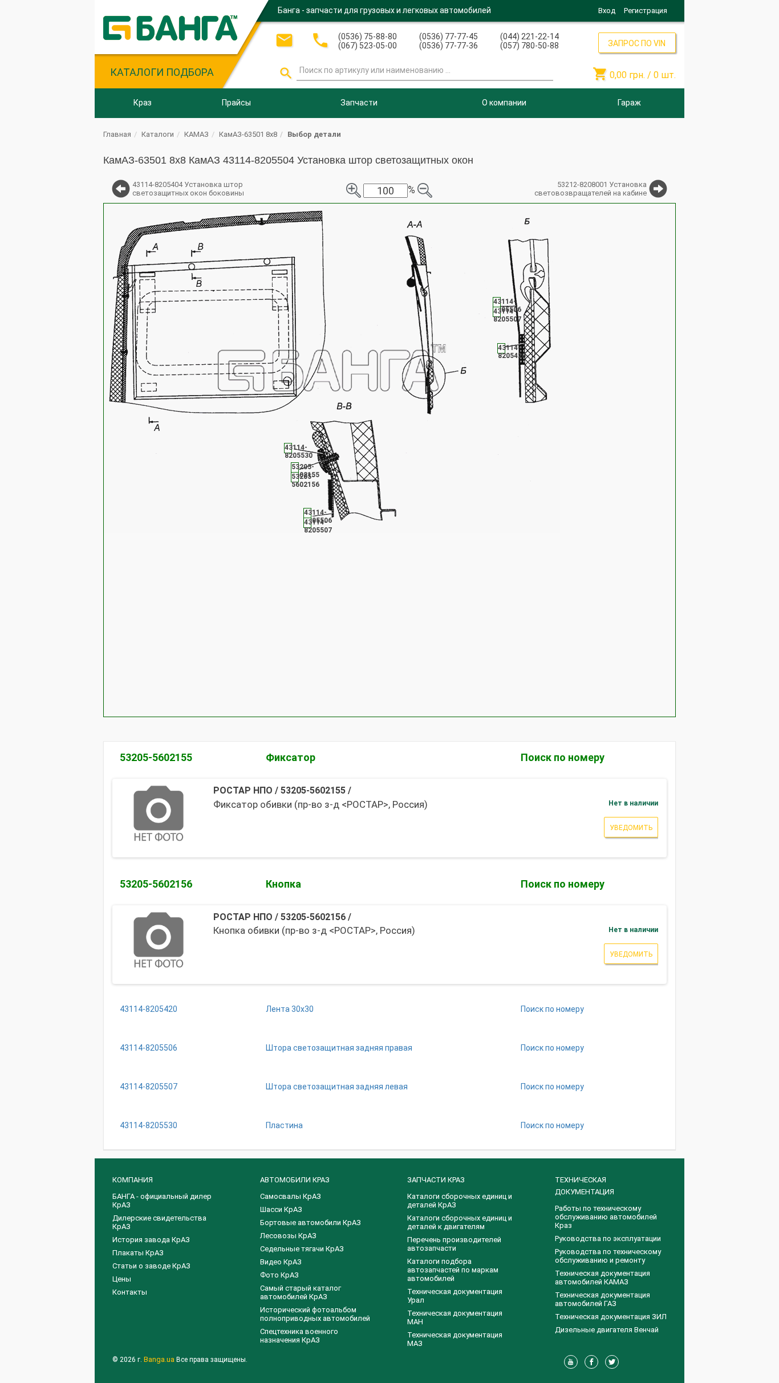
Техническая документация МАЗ (454, 1339)
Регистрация (645, 10)
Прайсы (236, 102)
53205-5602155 (156, 757)
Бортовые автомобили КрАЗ (310, 1222)
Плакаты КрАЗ (138, 1252)
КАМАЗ (196, 134)
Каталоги (157, 134)
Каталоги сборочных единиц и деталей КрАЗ (459, 1200)
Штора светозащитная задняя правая (339, 1047)
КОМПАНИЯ (132, 1179)
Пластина (284, 1125)
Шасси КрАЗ (281, 1209)
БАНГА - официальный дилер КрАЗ (162, 1200)
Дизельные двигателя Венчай (607, 1329)
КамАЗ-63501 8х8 (248, 134)
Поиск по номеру (562, 757)
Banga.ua (160, 1359)
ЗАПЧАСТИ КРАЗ (436, 1179)
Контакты (129, 1292)
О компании (504, 102)
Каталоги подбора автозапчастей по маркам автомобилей (452, 1270)
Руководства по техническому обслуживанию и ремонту (608, 1255)
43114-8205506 (148, 1047)
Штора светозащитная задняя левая (337, 1086)
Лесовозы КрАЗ (288, 1235)
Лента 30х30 (290, 1009)
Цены (121, 1279)
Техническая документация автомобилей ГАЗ (602, 1299)
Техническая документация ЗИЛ (611, 1316)
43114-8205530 (148, 1125)
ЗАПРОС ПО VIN (637, 43)
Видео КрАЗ (281, 1262)
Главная (117, 134)
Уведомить (631, 828)
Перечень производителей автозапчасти (454, 1243)
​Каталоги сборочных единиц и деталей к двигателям (459, 1222)
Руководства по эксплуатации (608, 1238)
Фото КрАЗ (279, 1275)
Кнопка (283, 884)
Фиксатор (290, 757)
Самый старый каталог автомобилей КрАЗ (300, 1292)
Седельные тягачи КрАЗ (302, 1248)
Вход (606, 10)
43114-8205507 (148, 1086)
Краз (142, 102)
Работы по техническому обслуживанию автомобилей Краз (606, 1217)
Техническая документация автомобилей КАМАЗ (602, 1277)
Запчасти (359, 102)
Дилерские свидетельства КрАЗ (159, 1222)
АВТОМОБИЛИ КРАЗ (295, 1179)
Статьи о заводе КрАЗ (151, 1266)
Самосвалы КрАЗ (290, 1196)
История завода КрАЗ (151, 1239)
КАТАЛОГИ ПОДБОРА (162, 72)
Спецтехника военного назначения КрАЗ (299, 1335)
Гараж (629, 102)
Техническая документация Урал (454, 1295)
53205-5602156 (156, 884)
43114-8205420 (148, 1009)
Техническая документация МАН (454, 1317)
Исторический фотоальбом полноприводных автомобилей (315, 1314)
